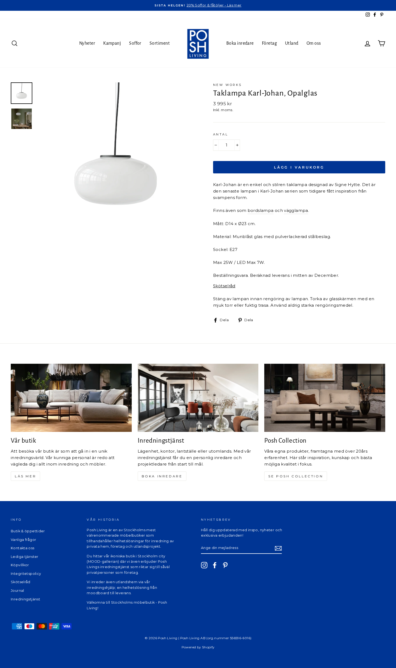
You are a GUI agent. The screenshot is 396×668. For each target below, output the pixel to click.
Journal (17, 591)
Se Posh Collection (295, 476)
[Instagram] (204, 565)
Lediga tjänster (25, 557)
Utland (291, 43)
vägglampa (296, 210)
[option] (198, 5)
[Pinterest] (225, 565)
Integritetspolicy (26, 574)
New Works (227, 85)
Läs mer (25, 476)
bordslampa (261, 210)
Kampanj (112, 43)
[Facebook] (214, 565)
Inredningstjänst (25, 599)
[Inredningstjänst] (198, 398)
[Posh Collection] (324, 398)
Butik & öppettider (28, 531)
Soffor (135, 43)
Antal (220, 134)
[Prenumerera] (278, 548)
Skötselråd (20, 582)
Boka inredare (240, 43)
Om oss (314, 43)
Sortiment (160, 43)
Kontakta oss (22, 548)
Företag (269, 43)
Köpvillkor (20, 565)
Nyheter (87, 43)
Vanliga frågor (23, 540)
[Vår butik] (71, 398)
